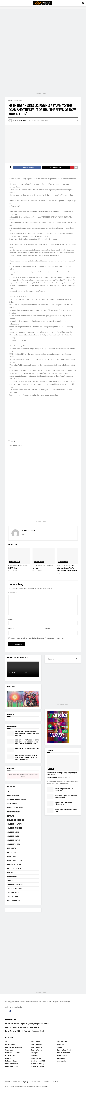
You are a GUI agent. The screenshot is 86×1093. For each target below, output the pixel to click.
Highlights (11, 848)
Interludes (11, 852)
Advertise (46, 1082)
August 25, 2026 (63, 777)
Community (12, 804)
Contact (55, 1082)
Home (10, 100)
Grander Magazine (14, 828)
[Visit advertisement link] (43, 52)
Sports (10, 880)
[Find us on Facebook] (6, 1011)
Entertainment (18, 100)
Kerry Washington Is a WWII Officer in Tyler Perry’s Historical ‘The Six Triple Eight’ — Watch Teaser (26, 757)
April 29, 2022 (32, 120)
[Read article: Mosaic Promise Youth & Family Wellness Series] (50, 803)
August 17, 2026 (38, 570)
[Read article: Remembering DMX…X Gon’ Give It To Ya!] (10, 750)
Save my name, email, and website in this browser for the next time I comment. (37, 638)
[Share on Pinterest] (72, 167)
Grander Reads (13, 836)
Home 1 (7, 1082)
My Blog (25, 1082)
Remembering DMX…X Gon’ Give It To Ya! (27, 748)
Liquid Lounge (12, 856)
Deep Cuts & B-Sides (15, 808)
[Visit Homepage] (42, 3)
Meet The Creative (14, 868)
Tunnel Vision (12, 896)
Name (11, 619)
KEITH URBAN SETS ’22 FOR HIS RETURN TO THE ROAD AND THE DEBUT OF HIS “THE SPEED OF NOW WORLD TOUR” (27, 742)
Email (11, 629)
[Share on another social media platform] (76, 167)
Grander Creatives (14, 824)
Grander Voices (13, 844)
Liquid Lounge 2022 (14, 860)
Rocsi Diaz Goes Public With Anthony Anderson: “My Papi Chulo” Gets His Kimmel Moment (67, 568)
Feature (10, 816)
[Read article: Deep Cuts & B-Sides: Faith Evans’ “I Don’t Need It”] (50, 789)
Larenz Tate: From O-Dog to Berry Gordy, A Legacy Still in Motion (27, 1024)
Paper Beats (12, 876)
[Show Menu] (3, 3)
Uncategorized (13, 900)
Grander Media (20, 120)
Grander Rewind (13, 840)
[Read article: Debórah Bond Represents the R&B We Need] (19, 556)
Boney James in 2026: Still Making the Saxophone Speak (24, 1031)
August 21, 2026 (13, 570)
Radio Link (16, 1082)
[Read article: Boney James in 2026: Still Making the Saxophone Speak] (50, 796)
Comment (12, 593)
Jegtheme (45, 1086)
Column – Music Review (16, 800)
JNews (12, 1086)
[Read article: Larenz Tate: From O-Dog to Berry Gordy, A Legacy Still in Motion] (63, 763)
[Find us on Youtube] (18, 1011)
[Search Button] (83, 3)
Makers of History (14, 864)
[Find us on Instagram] (14, 1011)
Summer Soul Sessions (16, 884)
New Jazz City (12, 872)
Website (47, 628)
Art (8, 792)
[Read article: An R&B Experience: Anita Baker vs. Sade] (44, 556)
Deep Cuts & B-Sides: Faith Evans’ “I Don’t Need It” (22, 1027)
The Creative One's (14, 888)
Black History (13, 796)
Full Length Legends (15, 820)
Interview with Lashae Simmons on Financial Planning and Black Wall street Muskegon (27, 733)
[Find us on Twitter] (10, 1011)
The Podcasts (13, 892)
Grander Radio (13, 832)
